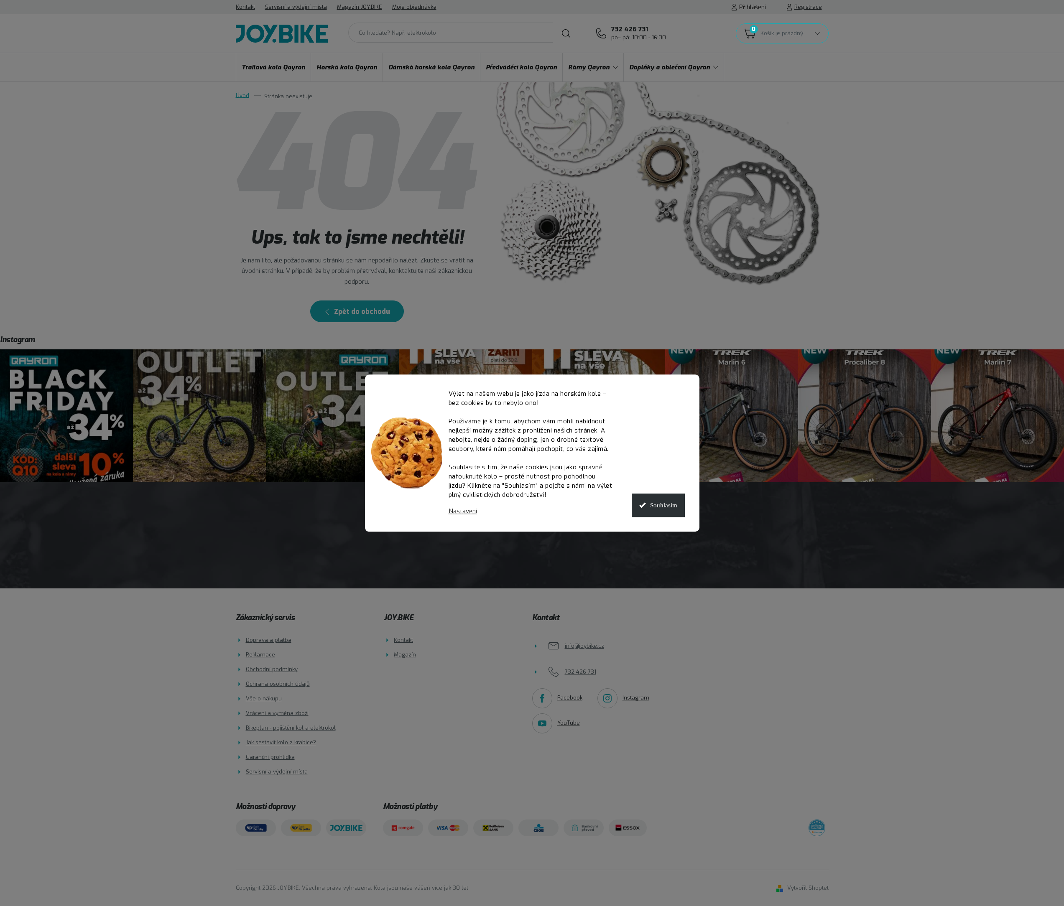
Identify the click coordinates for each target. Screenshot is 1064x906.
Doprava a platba (268, 640)
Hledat (566, 33)
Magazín (405, 654)
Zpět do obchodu (362, 311)
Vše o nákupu (264, 698)
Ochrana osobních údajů (278, 683)
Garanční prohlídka (270, 757)
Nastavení (463, 511)
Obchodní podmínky (272, 669)
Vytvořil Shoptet (808, 887)
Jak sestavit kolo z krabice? (281, 742)
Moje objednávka (414, 6)
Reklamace (260, 654)
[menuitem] (273, 67)
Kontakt (245, 6)
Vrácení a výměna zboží (277, 713)
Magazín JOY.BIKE (359, 6)
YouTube (568, 722)
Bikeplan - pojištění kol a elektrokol (291, 727)
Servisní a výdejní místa (296, 6)
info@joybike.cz (584, 645)
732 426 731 (638, 33)
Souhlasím (663, 505)
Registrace (808, 6)
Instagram (636, 697)
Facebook (569, 697)
